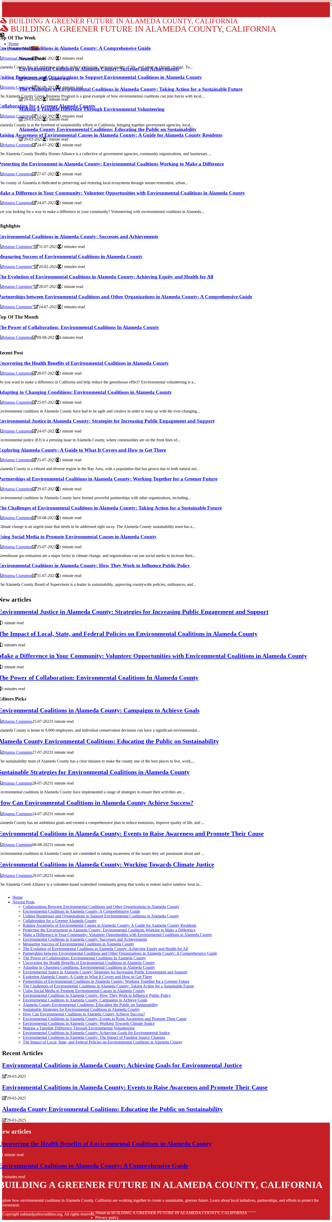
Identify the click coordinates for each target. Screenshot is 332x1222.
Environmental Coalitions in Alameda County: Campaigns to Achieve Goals (85, 1000)
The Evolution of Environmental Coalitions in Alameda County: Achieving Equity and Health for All (105, 948)
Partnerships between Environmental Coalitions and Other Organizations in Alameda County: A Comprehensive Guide (120, 953)
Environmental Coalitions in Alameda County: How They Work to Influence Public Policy (97, 995)
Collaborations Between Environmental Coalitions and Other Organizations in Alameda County (101, 906)
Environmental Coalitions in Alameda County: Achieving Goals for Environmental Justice (96, 1033)
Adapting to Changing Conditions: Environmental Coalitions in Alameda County (89, 967)
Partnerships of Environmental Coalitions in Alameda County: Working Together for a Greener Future (106, 981)
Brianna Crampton (17, 58)
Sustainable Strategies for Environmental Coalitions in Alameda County (81, 1009)
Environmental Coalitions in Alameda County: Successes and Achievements (85, 939)
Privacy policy (107, 1217)
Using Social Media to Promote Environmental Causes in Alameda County (84, 990)
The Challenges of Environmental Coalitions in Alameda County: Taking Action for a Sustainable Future (108, 986)
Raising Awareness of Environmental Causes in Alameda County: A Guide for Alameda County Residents (109, 925)
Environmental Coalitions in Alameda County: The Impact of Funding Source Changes (94, 1037)
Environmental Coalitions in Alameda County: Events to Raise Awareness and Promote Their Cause (104, 1019)
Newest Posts (23, 902)
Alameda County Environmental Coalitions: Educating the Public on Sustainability (90, 1005)
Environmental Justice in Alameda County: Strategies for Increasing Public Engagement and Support (105, 972)
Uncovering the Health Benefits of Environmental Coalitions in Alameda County (89, 962)
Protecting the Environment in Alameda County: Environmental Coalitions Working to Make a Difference (109, 930)
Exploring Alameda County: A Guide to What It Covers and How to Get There (87, 976)
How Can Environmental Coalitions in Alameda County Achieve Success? (84, 1014)
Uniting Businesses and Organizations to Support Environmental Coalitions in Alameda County (101, 916)
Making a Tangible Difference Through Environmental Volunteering (79, 1028)
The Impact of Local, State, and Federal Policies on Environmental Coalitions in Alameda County (102, 1042)
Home (17, 897)
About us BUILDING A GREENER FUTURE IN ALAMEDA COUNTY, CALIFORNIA (171, 1213)
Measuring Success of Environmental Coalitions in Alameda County (78, 944)
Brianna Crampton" (18, 246)
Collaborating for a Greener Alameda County (60, 920)
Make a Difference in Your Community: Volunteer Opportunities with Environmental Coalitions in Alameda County (117, 934)
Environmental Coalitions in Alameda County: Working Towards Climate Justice (89, 1023)
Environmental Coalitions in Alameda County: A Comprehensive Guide (81, 911)
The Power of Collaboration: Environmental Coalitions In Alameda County (84, 958)
